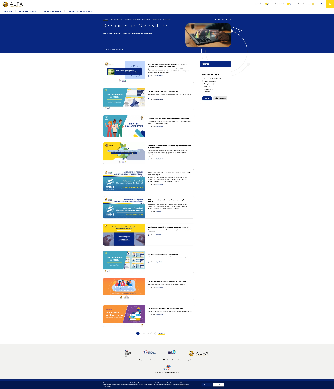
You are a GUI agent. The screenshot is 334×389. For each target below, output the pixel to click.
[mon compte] (321, 4)
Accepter (218, 384)
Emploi (207, 86)
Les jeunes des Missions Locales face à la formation (167, 281)
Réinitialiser (220, 98)
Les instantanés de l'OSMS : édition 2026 (163, 91)
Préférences (107, 386)
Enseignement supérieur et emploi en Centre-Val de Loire (169, 227)
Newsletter (259, 4)
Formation (209, 89)
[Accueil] (12, 4)
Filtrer (207, 98)
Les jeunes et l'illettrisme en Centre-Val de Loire (165, 308)
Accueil (105, 19)
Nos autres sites (304, 4)
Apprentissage (210, 81)
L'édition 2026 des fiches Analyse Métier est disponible (168, 118)
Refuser (206, 384)
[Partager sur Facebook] (223, 20)
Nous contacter (280, 4)
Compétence (209, 84)
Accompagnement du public (215, 78)
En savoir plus (183, 384)
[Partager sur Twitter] (226, 20)
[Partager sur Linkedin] (229, 20)
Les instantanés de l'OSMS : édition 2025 (163, 254)
